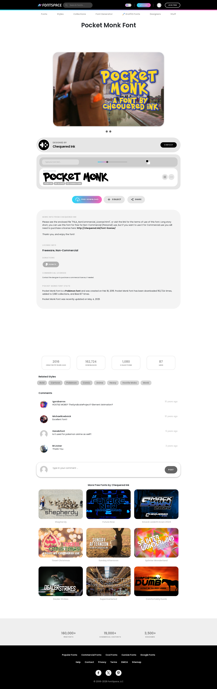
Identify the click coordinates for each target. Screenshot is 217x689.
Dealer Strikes (60, 599)
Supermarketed (108, 599)
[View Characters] (165, 177)
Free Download (89, 199)
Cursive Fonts (128, 654)
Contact (168, 145)
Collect (116, 199)
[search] (78, 5)
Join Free (172, 5)
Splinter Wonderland (156, 560)
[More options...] (171, 177)
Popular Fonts (69, 654)
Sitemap (136, 662)
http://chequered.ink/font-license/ (96, 228)
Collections (79, 14)
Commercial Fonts (91, 654)
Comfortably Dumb (156, 599)
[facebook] (98, 673)
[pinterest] (118, 673)
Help (78, 662)
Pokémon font (73, 290)
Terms (113, 662)
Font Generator (104, 14)
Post (171, 469)
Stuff (173, 14)
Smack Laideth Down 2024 (156, 521)
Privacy (102, 662)
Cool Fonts (111, 654)
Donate (52, 264)
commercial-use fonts (110, 637)
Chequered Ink (64, 146)
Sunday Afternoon (108, 560)
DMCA (124, 662)
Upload (144, 5)
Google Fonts (147, 654)
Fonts (44, 14)
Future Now (108, 521)
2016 (56, 361)
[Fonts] (49, 5)
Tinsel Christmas (61, 560)
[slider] (107, 162)
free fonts (69, 637)
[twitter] (108, 673)
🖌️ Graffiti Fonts (131, 14)
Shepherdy (61, 521)
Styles (60, 14)
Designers (155, 14)
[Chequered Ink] (45, 145)
